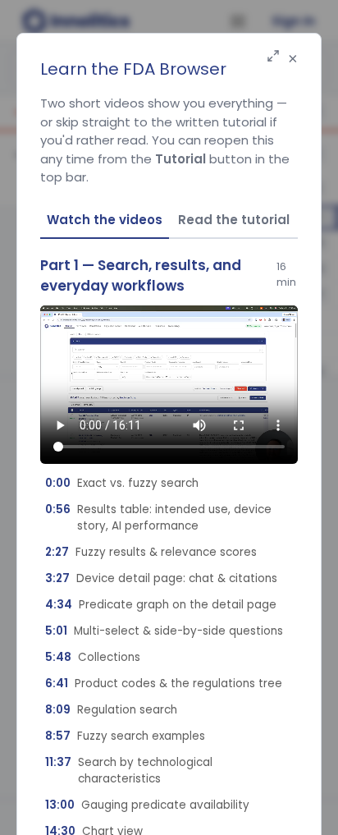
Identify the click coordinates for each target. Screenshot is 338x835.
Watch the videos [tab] (104, 219)
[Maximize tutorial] (273, 57)
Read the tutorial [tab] (234, 219)
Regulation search (111, 710)
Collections (92, 657)
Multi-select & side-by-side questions (164, 631)
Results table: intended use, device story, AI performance (158, 518)
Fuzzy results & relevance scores (151, 552)
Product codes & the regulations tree (163, 683)
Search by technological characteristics (128, 771)
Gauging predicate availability (147, 805)
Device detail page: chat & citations (161, 578)
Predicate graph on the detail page (160, 604)
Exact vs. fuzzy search (122, 483)
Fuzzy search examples (125, 736)
